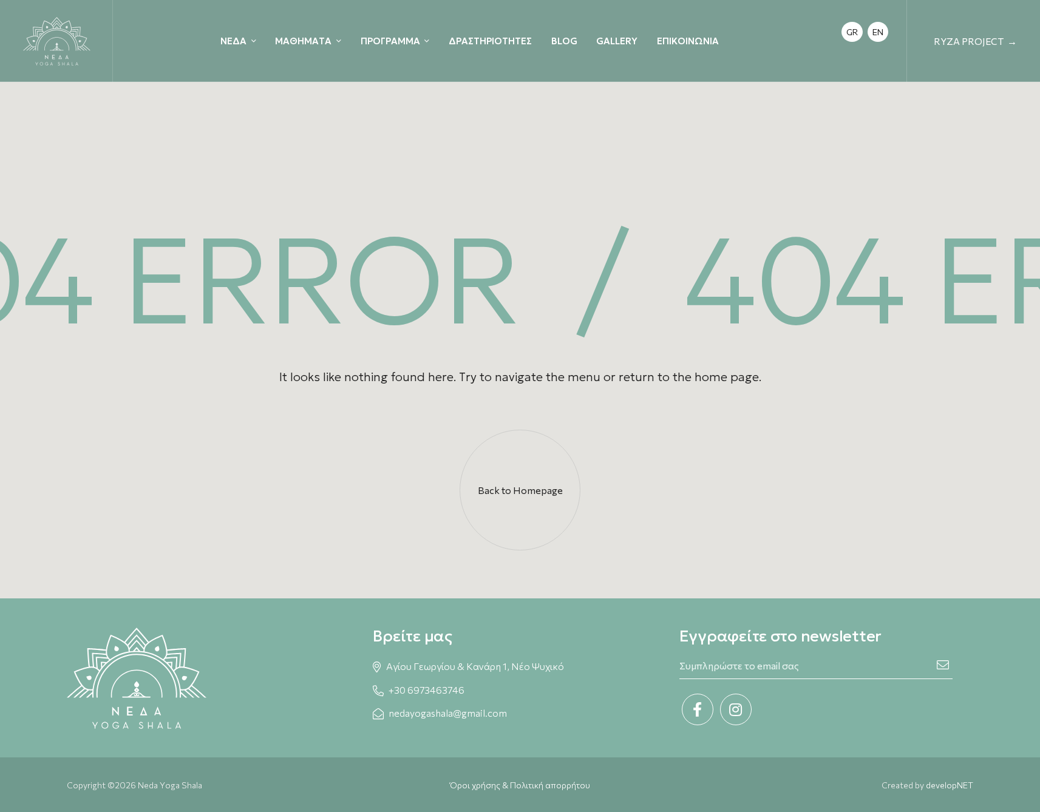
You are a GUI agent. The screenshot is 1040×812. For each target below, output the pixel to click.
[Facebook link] (697, 709)
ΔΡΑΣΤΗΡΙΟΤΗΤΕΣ (490, 41)
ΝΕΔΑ (233, 41)
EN (877, 32)
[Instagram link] (736, 709)
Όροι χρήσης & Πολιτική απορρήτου (520, 785)
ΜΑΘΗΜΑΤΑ (303, 41)
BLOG (564, 41)
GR (852, 32)
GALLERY (616, 41)
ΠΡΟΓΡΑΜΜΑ (390, 41)
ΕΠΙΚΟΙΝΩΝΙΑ (688, 41)
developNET (949, 785)
